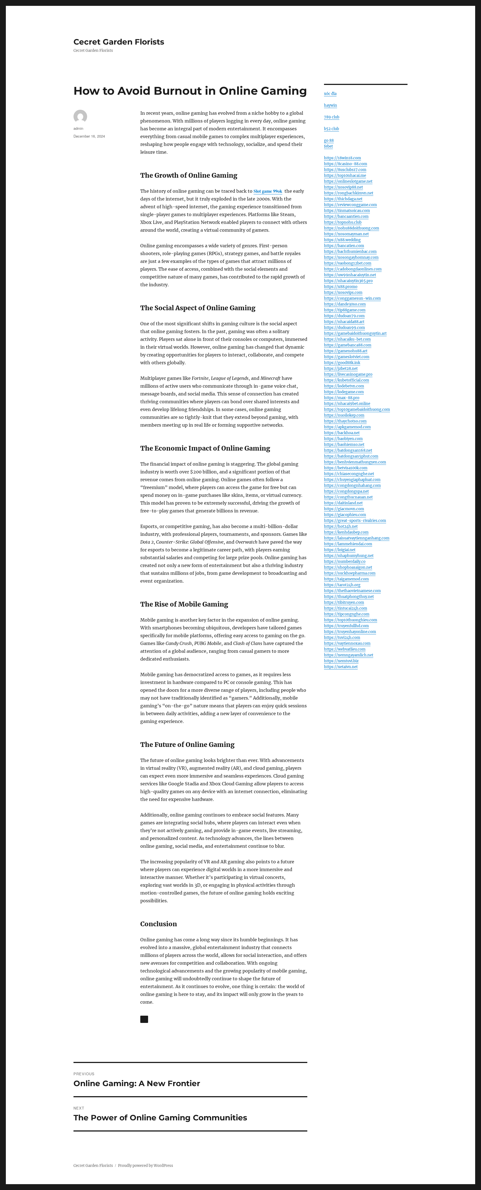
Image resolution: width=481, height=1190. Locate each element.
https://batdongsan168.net (348, 450)
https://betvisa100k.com (345, 468)
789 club (331, 117)
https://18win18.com (342, 158)
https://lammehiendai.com (348, 544)
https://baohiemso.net (344, 444)
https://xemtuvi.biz (341, 661)
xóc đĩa (330, 93)
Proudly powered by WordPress (145, 1165)
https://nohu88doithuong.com (351, 228)
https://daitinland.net (343, 503)
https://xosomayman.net (346, 234)
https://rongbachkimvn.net (348, 193)
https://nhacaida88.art (344, 321)
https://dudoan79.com (344, 316)
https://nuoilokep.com (344, 415)
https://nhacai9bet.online (347, 403)
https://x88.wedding (342, 240)
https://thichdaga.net (343, 199)
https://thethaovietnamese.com (352, 590)
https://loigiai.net (339, 550)
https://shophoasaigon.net (348, 567)
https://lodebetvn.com (344, 386)
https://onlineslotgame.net (348, 181)
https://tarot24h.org (342, 585)
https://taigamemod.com (346, 579)
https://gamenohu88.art (345, 351)
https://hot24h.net (341, 526)
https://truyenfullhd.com (346, 626)
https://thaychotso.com (345, 421)
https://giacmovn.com (344, 509)
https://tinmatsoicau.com (347, 210)
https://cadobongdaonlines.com (353, 269)
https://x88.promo (340, 286)
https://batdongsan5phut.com (351, 456)
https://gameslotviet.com (346, 357)
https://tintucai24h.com (345, 608)
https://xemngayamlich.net (348, 655)
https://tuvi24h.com (342, 637)
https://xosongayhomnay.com (351, 257)
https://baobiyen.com (343, 438)
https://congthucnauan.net (348, 497)
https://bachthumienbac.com (350, 251)
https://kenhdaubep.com (346, 532)
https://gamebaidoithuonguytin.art (355, 333)
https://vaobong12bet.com (347, 263)
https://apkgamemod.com (347, 427)
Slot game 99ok (268, 191)
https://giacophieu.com (345, 514)
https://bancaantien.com (346, 216)
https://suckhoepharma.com (350, 573)
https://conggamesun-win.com (352, 298)
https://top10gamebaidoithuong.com (357, 409)
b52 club (331, 128)
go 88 (329, 140)
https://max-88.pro (341, 397)
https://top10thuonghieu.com (350, 620)
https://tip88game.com (344, 310)
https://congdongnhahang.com (352, 485)
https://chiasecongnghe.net (349, 473)
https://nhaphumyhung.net (349, 555)
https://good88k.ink (342, 362)
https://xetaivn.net (341, 666)
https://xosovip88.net (343, 187)
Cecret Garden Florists (118, 42)
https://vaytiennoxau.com (347, 643)
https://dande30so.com (345, 304)
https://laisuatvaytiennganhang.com (356, 538)
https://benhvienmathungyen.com (355, 462)
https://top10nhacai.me (345, 175)
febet (328, 146)
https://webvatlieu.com (344, 649)
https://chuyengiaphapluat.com (352, 479)
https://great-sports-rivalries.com (355, 520)
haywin (330, 105)
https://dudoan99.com (344, 327)
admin (78, 128)
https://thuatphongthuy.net (349, 596)
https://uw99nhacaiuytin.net (350, 275)
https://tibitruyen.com (344, 602)
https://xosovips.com (343, 292)
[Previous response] (144, 1019)
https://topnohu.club (343, 222)
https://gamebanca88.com (347, 345)
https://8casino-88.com (345, 164)
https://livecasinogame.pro (348, 374)
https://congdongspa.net (346, 491)
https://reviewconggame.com (350, 204)
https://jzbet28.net (341, 368)
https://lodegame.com (344, 392)
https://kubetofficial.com (346, 380)
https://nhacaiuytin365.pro (348, 280)
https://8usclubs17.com (345, 169)
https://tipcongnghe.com (346, 614)
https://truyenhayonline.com (350, 631)
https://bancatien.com (344, 245)
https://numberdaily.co (344, 561)
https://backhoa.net (342, 433)
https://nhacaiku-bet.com (347, 339)
